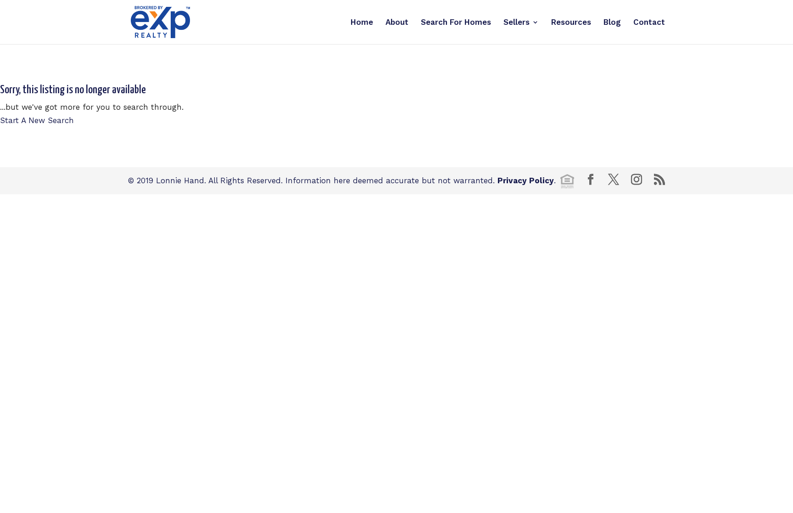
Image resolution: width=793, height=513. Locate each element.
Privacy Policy (525, 180)
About (396, 23)
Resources (571, 23)
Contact (649, 23)
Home (362, 23)
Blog (612, 23)
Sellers (516, 23)
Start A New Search (37, 120)
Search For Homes (456, 23)
